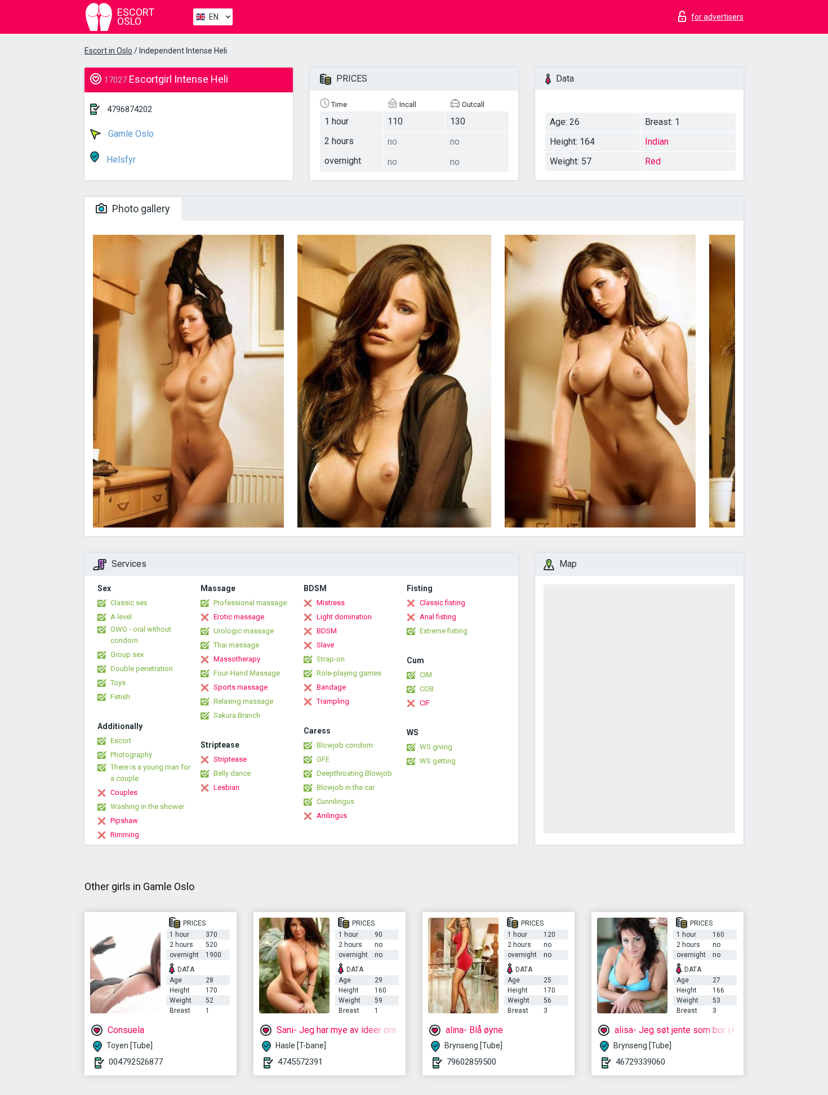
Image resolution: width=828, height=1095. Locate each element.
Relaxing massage (243, 701)
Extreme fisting (444, 631)
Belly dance (232, 773)
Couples (123, 792)
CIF (425, 703)
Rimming (124, 834)
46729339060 (640, 1062)
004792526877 (136, 1062)
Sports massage (240, 687)
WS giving (436, 747)
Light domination (344, 617)
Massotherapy (236, 659)
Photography (131, 754)
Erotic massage (238, 617)
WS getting (438, 761)
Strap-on (331, 659)
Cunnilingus (335, 801)
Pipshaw (124, 820)
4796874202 (129, 109)
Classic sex (128, 602)
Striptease (230, 759)
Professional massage (250, 602)
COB (427, 689)
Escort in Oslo (108, 50)
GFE (323, 759)
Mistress (331, 602)
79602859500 (471, 1062)
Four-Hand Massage (246, 673)
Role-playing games (349, 673)
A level (121, 617)
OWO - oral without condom (140, 635)
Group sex (127, 654)
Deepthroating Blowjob (354, 773)
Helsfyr (120, 159)
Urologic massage (243, 631)
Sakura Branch (236, 715)
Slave (325, 645)
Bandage (331, 687)
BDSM (327, 631)
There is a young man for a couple (150, 773)
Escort (120, 740)
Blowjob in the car (346, 787)
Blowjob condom (345, 745)
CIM (426, 675)
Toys (118, 682)
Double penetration (141, 668)
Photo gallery (140, 208)
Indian (657, 141)
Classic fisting (442, 602)
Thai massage (236, 645)
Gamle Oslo (130, 133)
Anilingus (332, 815)
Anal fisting (438, 617)
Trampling (333, 701)
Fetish (120, 696)
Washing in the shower (147, 806)
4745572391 (300, 1062)
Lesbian (226, 787)
